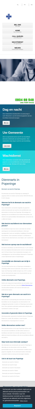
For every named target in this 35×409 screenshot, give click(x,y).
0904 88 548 (24, 99)
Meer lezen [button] (24, 401)
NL (18, 4)
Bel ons (6, 123)
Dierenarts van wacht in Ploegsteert (11, 373)
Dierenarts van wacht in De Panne (11, 376)
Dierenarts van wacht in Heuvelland (11, 367)
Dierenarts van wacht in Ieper (9, 365)
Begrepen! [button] (17, 405)
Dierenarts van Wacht (8, 16)
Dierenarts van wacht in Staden (10, 370)
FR (24, 4)
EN (31, 4)
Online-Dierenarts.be (27, 285)
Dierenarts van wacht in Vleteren (10, 362)
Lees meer (7, 146)
